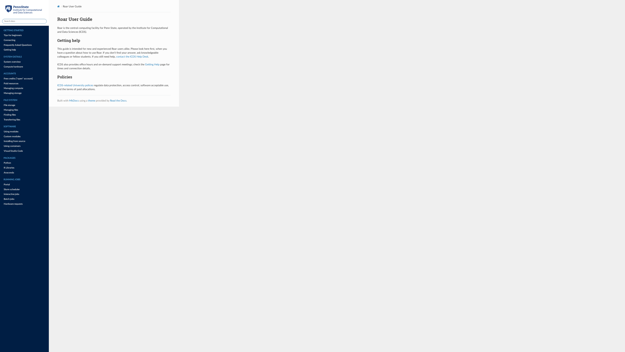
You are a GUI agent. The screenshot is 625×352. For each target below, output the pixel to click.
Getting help (10, 50)
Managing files (11, 110)
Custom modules (12, 136)
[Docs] (58, 6)
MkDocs (74, 100)
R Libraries (9, 168)
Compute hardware (13, 67)
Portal (7, 184)
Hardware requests (13, 204)
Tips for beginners (13, 35)
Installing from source (14, 141)
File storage (9, 105)
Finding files (10, 115)
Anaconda (9, 172)
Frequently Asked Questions (18, 45)
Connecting (9, 40)
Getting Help (152, 64)
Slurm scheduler (12, 189)
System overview (12, 62)
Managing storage (12, 93)
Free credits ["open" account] (18, 78)
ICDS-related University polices (75, 85)
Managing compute (13, 88)
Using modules (11, 131)
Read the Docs (118, 100)
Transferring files (12, 119)
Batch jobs (9, 199)
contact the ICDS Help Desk (132, 56)
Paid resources (11, 83)
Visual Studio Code (13, 151)
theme (91, 100)
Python (7, 163)
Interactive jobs (11, 194)
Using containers (12, 146)
